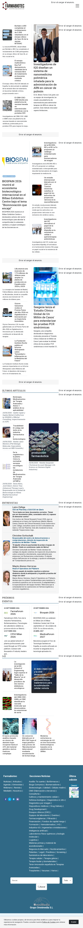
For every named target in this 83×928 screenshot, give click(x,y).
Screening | (62, 852)
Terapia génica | (51, 858)
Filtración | (52, 818)
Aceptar (74, 922)
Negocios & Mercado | (39, 849)
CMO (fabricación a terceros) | (43, 791)
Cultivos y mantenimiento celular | (44, 797)
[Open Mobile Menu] (77, 5)
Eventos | (56, 815)
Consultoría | (34, 794)
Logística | (33, 840)
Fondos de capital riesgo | (54, 821)
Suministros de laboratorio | (41, 855)
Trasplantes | (35, 870)
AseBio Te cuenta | (37, 781)
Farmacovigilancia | (37, 818)
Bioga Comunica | (37, 784)
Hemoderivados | (48, 824)
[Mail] (17, 799)
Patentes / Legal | (37, 852)
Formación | (34, 824)
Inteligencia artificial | (38, 830)
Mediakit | (7, 791)
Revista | (18, 787)
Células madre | (59, 787)
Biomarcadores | (53, 784)
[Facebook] (5, 799)
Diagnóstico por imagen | (40, 803)
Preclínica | (51, 852)
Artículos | (17, 781)
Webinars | (8, 787)
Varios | (54, 870)
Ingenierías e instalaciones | (54, 827)
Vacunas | (46, 870)
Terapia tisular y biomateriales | (43, 861)
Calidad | (47, 787)
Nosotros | (18, 791)
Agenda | (7, 784)
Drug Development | (38, 809)
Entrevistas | (17, 784)
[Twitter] (9, 799)
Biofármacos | (53, 781)
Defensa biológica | (37, 800)
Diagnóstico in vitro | (56, 800)
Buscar (42, 887)
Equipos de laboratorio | (40, 815)
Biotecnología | (35, 787)
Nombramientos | (58, 849)
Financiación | (35, 821)
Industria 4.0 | (35, 827)
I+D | (59, 824)
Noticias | (7, 781)
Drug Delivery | (57, 806)
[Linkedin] (13, 799)
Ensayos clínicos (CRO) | (40, 812)
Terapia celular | (36, 858)
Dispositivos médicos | (39, 806)
